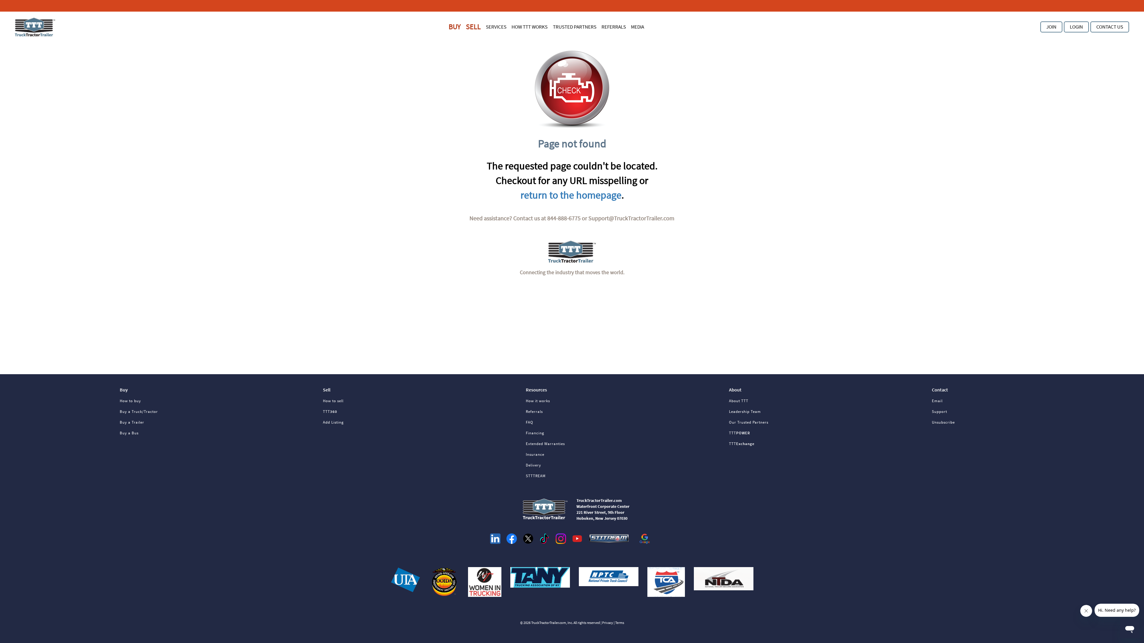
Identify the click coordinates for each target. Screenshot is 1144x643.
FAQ (529, 422)
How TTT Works (530, 27)
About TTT (738, 400)
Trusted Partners (574, 27)
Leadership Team (745, 411)
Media (637, 27)
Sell (473, 26)
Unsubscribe (943, 422)
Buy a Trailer (132, 422)
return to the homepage (570, 195)
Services (496, 27)
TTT (330, 411)
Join (1051, 27)
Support (939, 411)
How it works (538, 400)
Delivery (533, 465)
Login (1076, 27)
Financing (535, 433)
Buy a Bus (129, 433)
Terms (619, 622)
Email (937, 400)
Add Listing (333, 422)
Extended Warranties (545, 443)
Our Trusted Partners (748, 422)
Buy (455, 26)
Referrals (613, 27)
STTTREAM (535, 475)
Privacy (607, 622)
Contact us (1109, 27)
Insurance (535, 454)
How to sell (333, 400)
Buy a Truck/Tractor (139, 411)
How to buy (130, 400)
